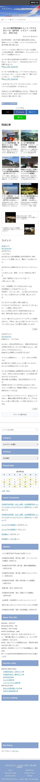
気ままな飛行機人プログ (11, 688)
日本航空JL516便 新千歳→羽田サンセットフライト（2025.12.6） (19, 574)
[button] (36, 430)
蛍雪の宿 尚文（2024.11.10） (12, 588)
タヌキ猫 (13, 539)
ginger (4, 246)
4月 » (8, 491)
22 (20, 484)
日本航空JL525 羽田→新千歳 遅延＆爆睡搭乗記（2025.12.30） (19, 567)
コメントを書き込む (20, 414)
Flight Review (30, 770)
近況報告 (5, 534)
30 (25, 486)
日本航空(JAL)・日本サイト (12, 672)
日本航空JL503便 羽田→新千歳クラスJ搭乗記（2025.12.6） (18, 582)
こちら (16, 751)
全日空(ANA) (7, 677)
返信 (35, 329)
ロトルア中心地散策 (9, 525)
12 (4, 482)
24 (30, 484)
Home (10, 770)
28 (14, 486)
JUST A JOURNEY (9, 691)
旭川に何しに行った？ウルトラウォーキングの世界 (20, 605)
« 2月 (3, 491)
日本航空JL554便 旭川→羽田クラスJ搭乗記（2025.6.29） (17, 594)
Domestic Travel (10, 775)
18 (35, 482)
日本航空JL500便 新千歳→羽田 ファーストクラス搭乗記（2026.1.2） (19, 559)
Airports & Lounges (10, 773)
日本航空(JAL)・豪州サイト (12, 674)
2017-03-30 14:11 (6, 336)
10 (30, 479)
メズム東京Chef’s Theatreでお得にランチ (16, 553)
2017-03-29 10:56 (6, 248)
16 (25, 482)
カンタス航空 (7, 680)
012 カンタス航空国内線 (10, 103)
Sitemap (29, 775)
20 (9, 484)
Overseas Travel (30, 773)
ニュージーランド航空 (11, 683)
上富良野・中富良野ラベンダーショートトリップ (19, 600)
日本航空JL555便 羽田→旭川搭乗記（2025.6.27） (20, 610)
